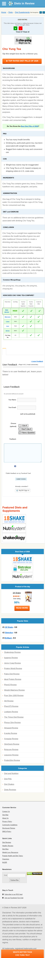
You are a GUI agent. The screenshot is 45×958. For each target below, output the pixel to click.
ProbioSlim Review (12, 760)
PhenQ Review (10, 685)
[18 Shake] (22, 560)
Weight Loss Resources (10, 852)
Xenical (7, 326)
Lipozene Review (11, 755)
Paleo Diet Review (12, 674)
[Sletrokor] (22, 568)
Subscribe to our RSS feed (13, 894)
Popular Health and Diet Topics (12, 856)
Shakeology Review (12, 652)
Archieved (8, 351)
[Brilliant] (22, 576)
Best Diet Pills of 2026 (29, 126)
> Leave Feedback (37, 361)
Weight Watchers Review (14, 690)
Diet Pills (8, 779)
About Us (5, 818)
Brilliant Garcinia (7, 316)
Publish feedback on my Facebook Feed (18, 473)
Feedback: (12, 439)
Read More (22, 608)
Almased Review (11, 728)
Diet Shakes (9, 784)
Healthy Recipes (7, 846)
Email (5, 875)
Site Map (5, 815)
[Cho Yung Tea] (23, 39)
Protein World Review (13, 668)
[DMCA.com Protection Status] (34, 874)
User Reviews (4, 351)
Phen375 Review (11, 706)
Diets (10, 12)
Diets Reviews (10, 790)
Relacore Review (11, 750)
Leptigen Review (11, 712)
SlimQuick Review (11, 744)
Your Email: (12, 407)
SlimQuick (7, 330)
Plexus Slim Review (12, 723)
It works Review (10, 733)
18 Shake (17, 593)
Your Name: (12, 400)
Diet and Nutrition (11, 773)
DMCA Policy (6, 831)
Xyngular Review (11, 739)
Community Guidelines (9, 825)
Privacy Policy (7, 821)
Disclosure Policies (8, 828)
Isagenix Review (11, 658)
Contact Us (6, 811)
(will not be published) (27, 414)
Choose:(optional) (13, 425)
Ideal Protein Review (12, 679)
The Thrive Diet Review (14, 717)
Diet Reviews (6, 842)
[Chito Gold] (40, 12)
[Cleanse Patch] (43, 12)
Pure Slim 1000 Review (14, 695)
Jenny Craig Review (12, 663)
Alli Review (9, 701)
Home (3, 12)
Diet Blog (5, 849)
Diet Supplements (22, 12)
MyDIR (4, 862)
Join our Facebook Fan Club (13, 898)
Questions (5, 859)
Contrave (7, 321)
